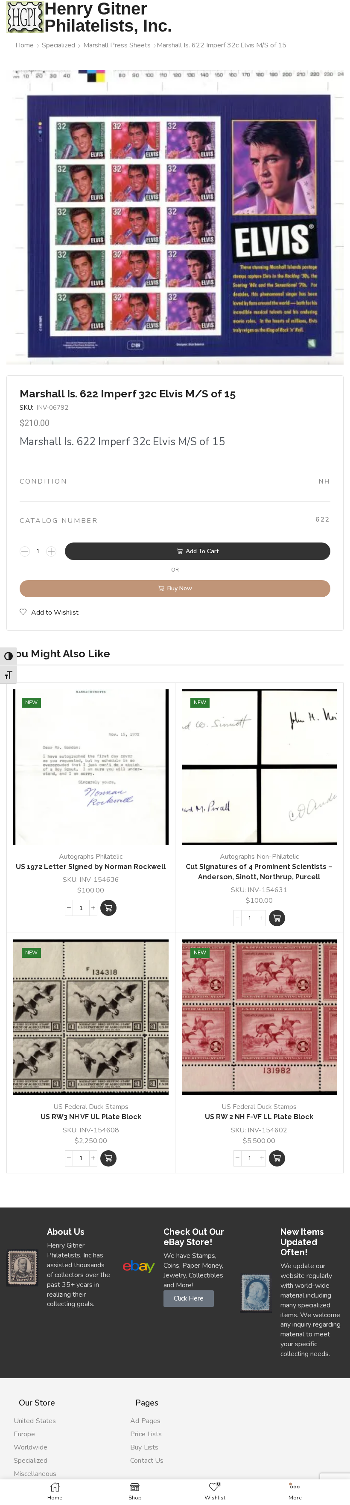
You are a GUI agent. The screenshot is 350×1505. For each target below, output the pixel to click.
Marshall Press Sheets (117, 45)
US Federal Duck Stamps (90, 1106)
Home (24, 45)
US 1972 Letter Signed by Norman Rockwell (91, 867)
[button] (108, 908)
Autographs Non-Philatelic (259, 856)
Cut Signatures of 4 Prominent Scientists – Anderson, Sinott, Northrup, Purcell (259, 872)
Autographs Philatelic (90, 856)
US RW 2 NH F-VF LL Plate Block (259, 1117)
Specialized (58, 45)
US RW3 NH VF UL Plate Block (91, 1117)
